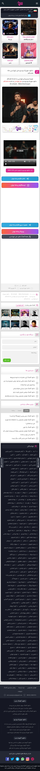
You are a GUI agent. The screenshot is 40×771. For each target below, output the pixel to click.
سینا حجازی (22, 551)
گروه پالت (33, 610)
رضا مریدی (24, 534)
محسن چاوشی (8, 620)
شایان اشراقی (22, 558)
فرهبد (34, 599)
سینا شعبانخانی (22, 555)
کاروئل (34, 603)
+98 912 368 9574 (31, 695)
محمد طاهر (10, 627)
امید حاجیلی (32, 469)
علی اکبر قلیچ (32, 572)
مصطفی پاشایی (31, 651)
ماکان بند (7, 610)
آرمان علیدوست (18, 451)
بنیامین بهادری (31, 500)
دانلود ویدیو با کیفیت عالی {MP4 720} (19, 170)
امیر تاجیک (33, 472)
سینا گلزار (12, 555)
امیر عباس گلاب (31, 475)
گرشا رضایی (22, 606)
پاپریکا (34, 503)
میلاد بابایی (21, 668)
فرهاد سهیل (9, 596)
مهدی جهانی (13, 654)
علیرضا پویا (21, 582)
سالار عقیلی (32, 541)
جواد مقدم (33, 510)
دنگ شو (26, 527)
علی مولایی (32, 579)
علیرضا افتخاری (31, 582)
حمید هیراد (22, 524)
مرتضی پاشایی (32, 641)
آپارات (32, 759)
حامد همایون (32, 517)
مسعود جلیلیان (31, 644)
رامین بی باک (12, 527)
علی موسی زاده (10, 575)
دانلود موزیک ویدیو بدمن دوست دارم (20, 730)
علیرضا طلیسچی (21, 585)
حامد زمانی (33, 513)
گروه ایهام (13, 606)
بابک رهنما (33, 496)
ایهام (24, 493)
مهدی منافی (32, 661)
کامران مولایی (25, 603)
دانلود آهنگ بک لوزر (29, 427)
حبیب (12, 517)
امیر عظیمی (21, 475)
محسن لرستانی (21, 623)
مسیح (12, 647)
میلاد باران (13, 668)
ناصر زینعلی (11, 671)
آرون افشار (33, 455)
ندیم (26, 675)
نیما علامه (19, 675)
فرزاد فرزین (8, 592)
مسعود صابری (32, 647)
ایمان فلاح (14, 489)
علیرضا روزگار (32, 585)
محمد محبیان (22, 630)
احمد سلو (33, 462)
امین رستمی (32, 486)
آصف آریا (24, 455)
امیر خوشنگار (23, 472)
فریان (28, 599)
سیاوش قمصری (20, 548)
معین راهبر (10, 651)
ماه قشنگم (27, 299)
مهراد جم (33, 665)
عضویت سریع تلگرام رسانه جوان (18, 225)
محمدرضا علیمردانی (17, 634)
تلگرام (17, 759)
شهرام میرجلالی (31, 565)
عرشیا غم (7, 565)
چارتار (16, 510)
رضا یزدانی (15, 534)
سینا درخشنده (12, 551)
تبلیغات (20, 691)
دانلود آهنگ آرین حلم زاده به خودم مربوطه (22, 377)
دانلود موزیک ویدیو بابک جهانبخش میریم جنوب (20, 733)
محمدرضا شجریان (31, 634)
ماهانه (19, 411)
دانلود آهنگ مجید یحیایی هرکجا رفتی (24, 389)
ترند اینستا (21, 688)
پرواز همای (11, 503)
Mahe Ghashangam (24, 294)
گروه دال (25, 610)
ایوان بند (17, 493)
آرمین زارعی (8, 451)
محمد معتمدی (11, 630)
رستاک (34, 530)
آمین (11, 455)
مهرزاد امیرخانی (23, 665)
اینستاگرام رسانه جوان (18, 185)
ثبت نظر (6, 360)
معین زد (33, 654)
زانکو (22, 537)
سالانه (13, 411)
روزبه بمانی (6, 534)
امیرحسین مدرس (22, 479)
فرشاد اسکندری (31, 596)
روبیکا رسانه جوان (18, 231)
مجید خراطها (22, 616)
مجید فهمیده (12, 616)
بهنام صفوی (12, 500)
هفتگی (26, 411)
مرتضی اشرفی (9, 637)
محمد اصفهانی (31, 627)
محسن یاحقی (11, 623)
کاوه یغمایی (15, 603)
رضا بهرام (27, 530)
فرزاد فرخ (17, 592)
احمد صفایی (24, 462)
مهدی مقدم (12, 658)
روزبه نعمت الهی (31, 537)
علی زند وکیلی (14, 572)
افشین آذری (32, 465)
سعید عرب (23, 544)
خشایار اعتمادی (12, 524)
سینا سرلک (33, 555)
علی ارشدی (23, 568)
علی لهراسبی (35, 299)
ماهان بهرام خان (25, 613)
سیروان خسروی (8, 548)
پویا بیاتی (23, 506)
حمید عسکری (32, 524)
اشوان (6, 462)
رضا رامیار (18, 530)
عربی (13, 565)
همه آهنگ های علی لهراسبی (18, 236)
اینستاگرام (27, 759)
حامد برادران (8, 510)
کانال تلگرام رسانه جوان (18, 179)
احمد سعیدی (7, 458)
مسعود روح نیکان (19, 644)
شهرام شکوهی (10, 561)
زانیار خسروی (14, 537)
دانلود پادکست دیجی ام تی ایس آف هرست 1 (20, 708)
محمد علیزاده (32, 630)
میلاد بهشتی (32, 671)
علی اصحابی (13, 568)
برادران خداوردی (8, 496)
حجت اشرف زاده (31, 520)
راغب (20, 527)
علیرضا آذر (14, 579)
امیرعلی (12, 479)
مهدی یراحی (22, 661)
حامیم (18, 517)
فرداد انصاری (26, 592)
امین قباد (23, 486)
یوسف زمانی (12, 678)
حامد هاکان (13, 513)
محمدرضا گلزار (32, 637)
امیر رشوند (14, 472)
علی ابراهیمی (32, 568)
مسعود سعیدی (7, 644)
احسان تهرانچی (31, 458)
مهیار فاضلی (12, 665)
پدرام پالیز (19, 503)
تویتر (12, 759)
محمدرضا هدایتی (20, 637)
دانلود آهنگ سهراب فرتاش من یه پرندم (20, 706)
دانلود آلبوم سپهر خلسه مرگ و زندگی (20, 745)
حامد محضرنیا (23, 513)
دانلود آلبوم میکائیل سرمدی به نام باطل (20, 748)
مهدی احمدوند (24, 654)
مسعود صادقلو (20, 647)
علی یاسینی (23, 579)
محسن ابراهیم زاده (20, 620)
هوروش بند (10, 675)
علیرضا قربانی (32, 589)
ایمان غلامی (23, 489)
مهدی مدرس (22, 658)
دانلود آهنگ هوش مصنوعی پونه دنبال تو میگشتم (20, 396)
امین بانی (33, 482)
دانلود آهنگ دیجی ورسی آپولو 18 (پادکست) (22, 416)
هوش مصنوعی (31, 688)
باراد (17, 496)
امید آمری (17, 465)
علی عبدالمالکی (31, 575)
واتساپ (22, 759)
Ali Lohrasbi (14, 294)
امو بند (24, 465)
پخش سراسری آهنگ (10, 688)
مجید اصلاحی (32, 616)
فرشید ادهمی (20, 596)
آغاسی (18, 455)
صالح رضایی (20, 565)
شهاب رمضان (32, 561)
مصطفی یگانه (20, 651)
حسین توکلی (20, 520)
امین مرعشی (14, 486)
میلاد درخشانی (22, 671)
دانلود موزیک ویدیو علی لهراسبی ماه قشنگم (20, 71)
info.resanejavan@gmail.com (14, 695)
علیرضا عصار (11, 585)
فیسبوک (7, 759)
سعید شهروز (32, 544)
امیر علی (12, 475)
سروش (8, 541)
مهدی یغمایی (12, 661)
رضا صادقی (33, 534)
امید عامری (23, 469)
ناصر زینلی (33, 675)
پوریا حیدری (32, 506)
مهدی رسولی (32, 658)
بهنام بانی (21, 500)
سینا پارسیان (32, 551)
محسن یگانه (32, 623)
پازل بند (27, 503)
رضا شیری (11, 530)
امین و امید (32, 489)
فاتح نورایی (11, 589)
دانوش (34, 527)
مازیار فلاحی (16, 610)
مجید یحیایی (32, 620)
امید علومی (14, 469)
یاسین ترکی (22, 678)
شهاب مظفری (22, 561)
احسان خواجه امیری (19, 458)
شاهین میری (32, 558)
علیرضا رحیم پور (11, 582)
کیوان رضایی (32, 606)
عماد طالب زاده (21, 589)
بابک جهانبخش (7, 493)
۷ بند (34, 451)
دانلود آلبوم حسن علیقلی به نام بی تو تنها (20, 743)
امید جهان (8, 465)
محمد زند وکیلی (20, 627)
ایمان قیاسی (32, 493)
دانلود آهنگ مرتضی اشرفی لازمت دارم (24, 392)
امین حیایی (15, 482)
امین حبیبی (24, 482)
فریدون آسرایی (19, 599)
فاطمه (34, 592)
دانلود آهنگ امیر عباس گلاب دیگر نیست (23, 438)
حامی (24, 517)
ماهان (34, 613)
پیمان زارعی (15, 506)
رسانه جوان (20, 3)
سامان (25, 541)
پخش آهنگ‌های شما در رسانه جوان (17, 16)
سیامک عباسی (31, 548)
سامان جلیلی (16, 541)
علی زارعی (23, 572)
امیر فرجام (33, 479)
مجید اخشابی (14, 613)
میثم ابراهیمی (31, 668)
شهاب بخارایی (11, 558)
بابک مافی (24, 496)
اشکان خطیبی (14, 462)
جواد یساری (23, 510)
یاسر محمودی (32, 678)
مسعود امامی (10, 641)
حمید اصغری (10, 520)
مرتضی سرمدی (21, 641)
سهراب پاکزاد (13, 544)
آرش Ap (28, 451)
